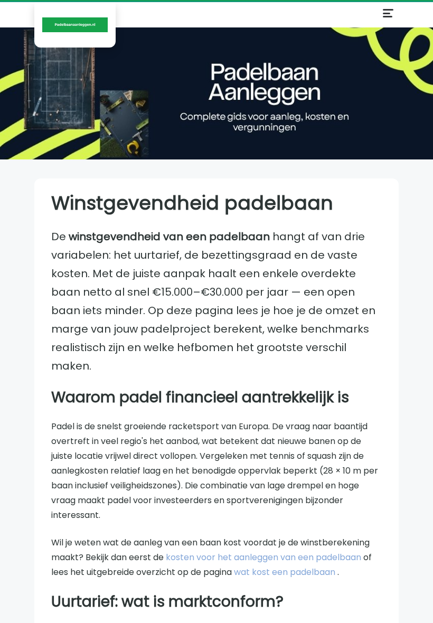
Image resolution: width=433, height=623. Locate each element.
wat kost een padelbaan (285, 572)
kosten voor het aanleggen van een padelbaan (264, 557)
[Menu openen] (388, 13)
